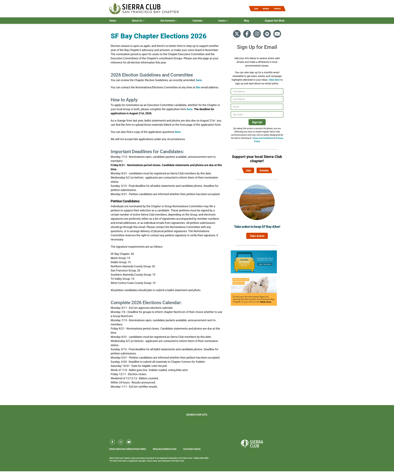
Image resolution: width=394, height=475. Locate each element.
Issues (222, 20)
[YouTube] (277, 34)
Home (112, 20)
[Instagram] (257, 34)
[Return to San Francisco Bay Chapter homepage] (144, 8)
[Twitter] (237, 34)
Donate (264, 170)
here (190, 109)
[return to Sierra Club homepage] (252, 444)
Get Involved (167, 20)
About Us (137, 20)
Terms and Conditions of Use (164, 449)
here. (199, 80)
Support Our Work (275, 20)
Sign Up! (257, 122)
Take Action (257, 236)
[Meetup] (267, 34)
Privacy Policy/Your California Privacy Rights (127, 449)
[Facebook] (247, 34)
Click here (274, 79)
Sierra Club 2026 (201, 458)
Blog (246, 20)
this (198, 87)
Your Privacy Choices (192, 449)
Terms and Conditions (263, 138)
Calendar (198, 20)
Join (248, 170)
